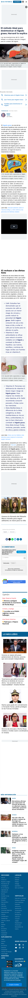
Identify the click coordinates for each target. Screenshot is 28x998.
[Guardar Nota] (21, 539)
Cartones (3, 906)
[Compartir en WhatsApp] (12, 539)
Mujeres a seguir (5, 881)
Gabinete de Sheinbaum (4, 891)
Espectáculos (5, 912)
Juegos (17, 920)
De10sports (18, 914)
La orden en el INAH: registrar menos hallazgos (10, 613)
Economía (4, 908)
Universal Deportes (6, 910)
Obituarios (18, 906)
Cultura (3, 914)
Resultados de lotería (19, 928)
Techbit (3, 924)
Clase (2, 939)
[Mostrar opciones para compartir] (26, 7)
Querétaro (17, 885)
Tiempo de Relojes (6, 951)
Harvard (13, 445)
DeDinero (17, 916)
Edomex (17, 877)
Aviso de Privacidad (15, 980)
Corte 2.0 (3, 879)
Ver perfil (9, 116)
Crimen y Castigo (8, 609)
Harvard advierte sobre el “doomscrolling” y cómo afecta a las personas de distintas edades (12, 210)
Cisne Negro (4, 953)
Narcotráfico (4, 902)
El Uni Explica (5, 887)
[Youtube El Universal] (16, 948)
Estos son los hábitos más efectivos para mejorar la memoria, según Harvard (12, 437)
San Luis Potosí (19, 887)
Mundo (3, 894)
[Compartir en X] (9, 539)
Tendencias (4, 110)
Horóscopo (18, 924)
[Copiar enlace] (18, 539)
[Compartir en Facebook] (7, 539)
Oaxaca (17, 879)
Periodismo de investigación (5, 884)
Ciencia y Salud (5, 920)
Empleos (17, 904)
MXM (2, 922)
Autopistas (4, 932)
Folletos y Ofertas (20, 900)
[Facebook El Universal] (19, 945)
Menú (2, 926)
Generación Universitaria (18, 909)
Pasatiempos (18, 922)
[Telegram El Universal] (15, 945)
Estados (3, 900)
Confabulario (4, 916)
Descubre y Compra (20, 898)
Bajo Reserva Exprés (9, 598)
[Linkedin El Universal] (15, 951)
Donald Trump (5, 896)
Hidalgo (17, 883)
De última (4, 928)
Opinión (5, 594)
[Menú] (26, 2)
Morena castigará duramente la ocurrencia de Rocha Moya (11, 602)
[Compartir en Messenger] (15, 539)
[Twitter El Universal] (23, 945)
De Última (4, 945)
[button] (17, 2)
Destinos (3, 930)
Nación (3, 877)
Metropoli (4, 898)
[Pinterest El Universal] (23, 948)
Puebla (17, 881)
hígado (5, 531)
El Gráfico (17, 912)
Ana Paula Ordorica (8, 619)
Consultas (4, 934)
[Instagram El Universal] (20, 948)
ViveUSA (17, 918)
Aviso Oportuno (19, 902)
